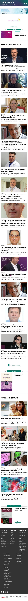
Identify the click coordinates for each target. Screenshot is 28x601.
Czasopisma (12, 534)
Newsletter (3, 535)
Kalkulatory (21, 547)
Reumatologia (6, 569)
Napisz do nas (3, 544)
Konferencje (14, 29)
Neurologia (6, 567)
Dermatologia (6, 563)
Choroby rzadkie (7, 561)
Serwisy (11, 532)
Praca (2, 538)
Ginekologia (6, 575)
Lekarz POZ (6, 560)
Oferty (2, 534)
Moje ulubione (22, 535)
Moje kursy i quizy (22, 543)
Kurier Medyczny (7, 576)
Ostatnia (18, 365)
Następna (13, 365)
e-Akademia (12, 541)
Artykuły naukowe (22, 546)
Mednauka (12, 543)
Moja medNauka (22, 532)
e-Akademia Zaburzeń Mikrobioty (18, 557)
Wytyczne (21, 544)
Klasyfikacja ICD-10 (23, 550)
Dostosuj (21, 534)
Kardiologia (6, 570)
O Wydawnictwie (4, 532)
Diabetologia (6, 564)
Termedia (25, 597)
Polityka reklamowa (4, 543)
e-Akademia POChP (20, 560)
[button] (25, 3)
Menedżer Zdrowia (8, 558)
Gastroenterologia (7, 572)
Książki (11, 535)
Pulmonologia (6, 573)
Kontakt (2, 537)
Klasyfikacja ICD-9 (22, 549)
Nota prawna (3, 546)
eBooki (11, 537)
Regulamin (3, 547)
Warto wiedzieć (7, 584)
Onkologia (6, 566)
